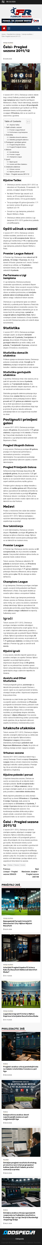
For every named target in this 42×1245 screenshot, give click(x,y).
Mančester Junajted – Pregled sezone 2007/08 (30, 873)
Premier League (14, 154)
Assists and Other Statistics (18, 164)
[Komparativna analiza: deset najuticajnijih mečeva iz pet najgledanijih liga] (21, 1094)
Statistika (9, 135)
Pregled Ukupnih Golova (17, 145)
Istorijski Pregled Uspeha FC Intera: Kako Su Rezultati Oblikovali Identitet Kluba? (20, 969)
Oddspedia (19, 1239)
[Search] (38, 28)
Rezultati (6, 1160)
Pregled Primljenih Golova (17, 147)
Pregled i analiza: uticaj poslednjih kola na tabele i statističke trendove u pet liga (20, 1069)
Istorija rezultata (8, 42)
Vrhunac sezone (14, 169)
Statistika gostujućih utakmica (18, 140)
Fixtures (16, 865)
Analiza (5, 1064)
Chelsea (9, 865)
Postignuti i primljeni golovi (16, 142)
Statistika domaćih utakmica (18, 137)
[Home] (4, 28)
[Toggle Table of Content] (27, 122)
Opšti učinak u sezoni (14, 127)
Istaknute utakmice (13, 167)
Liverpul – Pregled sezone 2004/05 (10, 871)
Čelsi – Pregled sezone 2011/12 (18, 174)
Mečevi (8, 150)
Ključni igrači (13, 162)
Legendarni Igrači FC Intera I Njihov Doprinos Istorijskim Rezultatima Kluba (20, 1015)
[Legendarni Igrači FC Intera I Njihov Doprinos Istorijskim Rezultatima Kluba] (21, 994)
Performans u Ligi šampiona (18, 132)
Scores (22, 865)
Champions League (15, 157)
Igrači (8, 159)
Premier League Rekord (17, 130)
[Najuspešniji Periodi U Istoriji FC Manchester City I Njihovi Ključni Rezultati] (21, 901)
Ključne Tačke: (15, 125)
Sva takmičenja (14, 152)
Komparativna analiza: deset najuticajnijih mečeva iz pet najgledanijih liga (16, 1117)
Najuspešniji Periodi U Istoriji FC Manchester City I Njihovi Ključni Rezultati (17, 923)
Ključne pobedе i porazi (17, 171)
